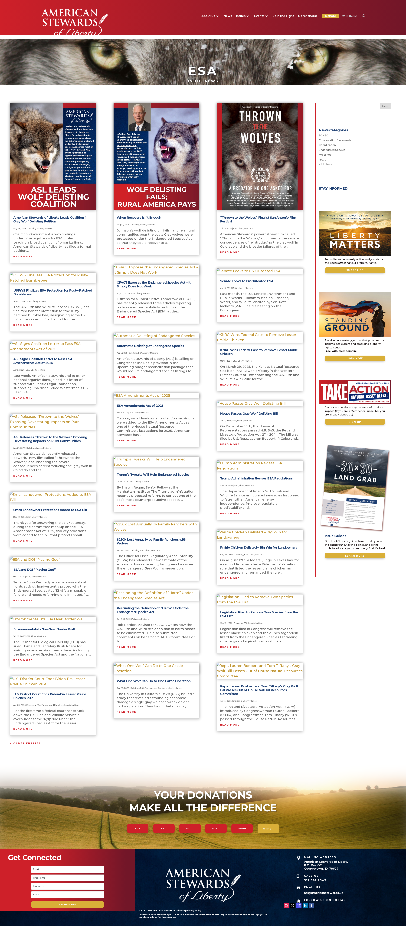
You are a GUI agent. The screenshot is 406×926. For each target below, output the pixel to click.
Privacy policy (193, 910)
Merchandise (308, 16)
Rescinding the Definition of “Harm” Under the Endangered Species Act (153, 610)
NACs (322, 159)
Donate (330, 16)
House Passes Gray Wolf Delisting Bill (249, 413)
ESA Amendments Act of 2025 (140, 406)
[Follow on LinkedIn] (305, 905)
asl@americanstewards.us (323, 893)
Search (385, 106)
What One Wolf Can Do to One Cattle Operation (153, 681)
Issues (241, 16)
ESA (29, 301)
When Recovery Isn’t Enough (139, 217)
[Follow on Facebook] (311, 905)
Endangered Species (332, 149)
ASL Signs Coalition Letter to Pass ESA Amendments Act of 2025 (42, 361)
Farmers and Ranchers (52, 705)
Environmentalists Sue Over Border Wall (44, 629)
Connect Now (67, 904)
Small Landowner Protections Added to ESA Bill (50, 510)
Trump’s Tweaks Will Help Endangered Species (153, 474)
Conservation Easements (335, 140)
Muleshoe (325, 154)
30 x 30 (323, 135)
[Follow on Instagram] (286, 905)
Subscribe (355, 270)
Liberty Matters (44, 228)
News (228, 16)
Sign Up (355, 422)
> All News (325, 164)
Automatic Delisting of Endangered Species (150, 346)
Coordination (327, 145)
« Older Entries (25, 743)
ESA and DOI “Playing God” (34, 570)
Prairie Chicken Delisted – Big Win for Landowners (258, 547)
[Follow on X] (292, 905)
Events (259, 16)
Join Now (355, 358)
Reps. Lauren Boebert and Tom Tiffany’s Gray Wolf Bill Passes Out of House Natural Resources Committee (259, 690)
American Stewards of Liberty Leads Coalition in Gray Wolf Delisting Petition (50, 219)
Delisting (32, 228)
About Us (208, 16)
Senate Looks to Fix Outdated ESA (246, 281)
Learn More (355, 555)
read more (23, 256)
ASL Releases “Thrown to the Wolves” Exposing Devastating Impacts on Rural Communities (50, 439)
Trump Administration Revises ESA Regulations (256, 478)
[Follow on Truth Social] (298, 905)
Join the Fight (283, 16)
